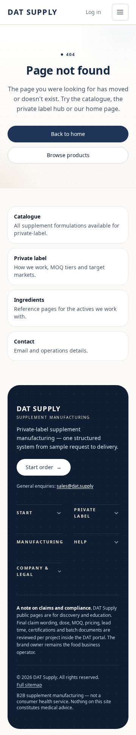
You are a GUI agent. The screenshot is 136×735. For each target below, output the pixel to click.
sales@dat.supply (75, 486)
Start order (44, 467)
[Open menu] (120, 12)
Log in (93, 12)
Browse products (68, 155)
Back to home (68, 133)
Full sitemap (29, 685)
